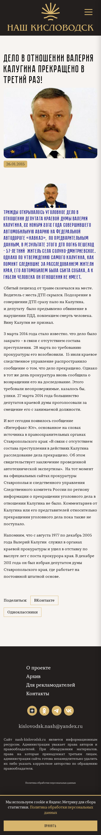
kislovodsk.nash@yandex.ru (51, 726)
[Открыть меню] (88, 12)
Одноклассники (22, 612)
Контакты (37, 694)
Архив (33, 676)
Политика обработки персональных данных (50, 782)
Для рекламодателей (50, 685)
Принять (50, 825)
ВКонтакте (44, 600)
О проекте (38, 668)
